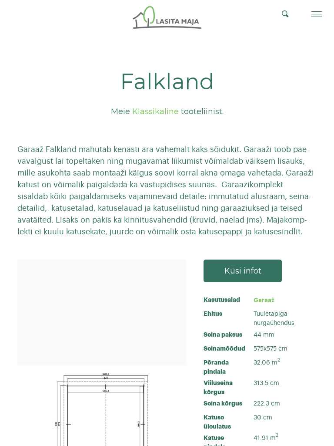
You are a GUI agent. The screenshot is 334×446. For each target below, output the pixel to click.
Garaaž (264, 300)
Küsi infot (242, 271)
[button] (316, 14)
